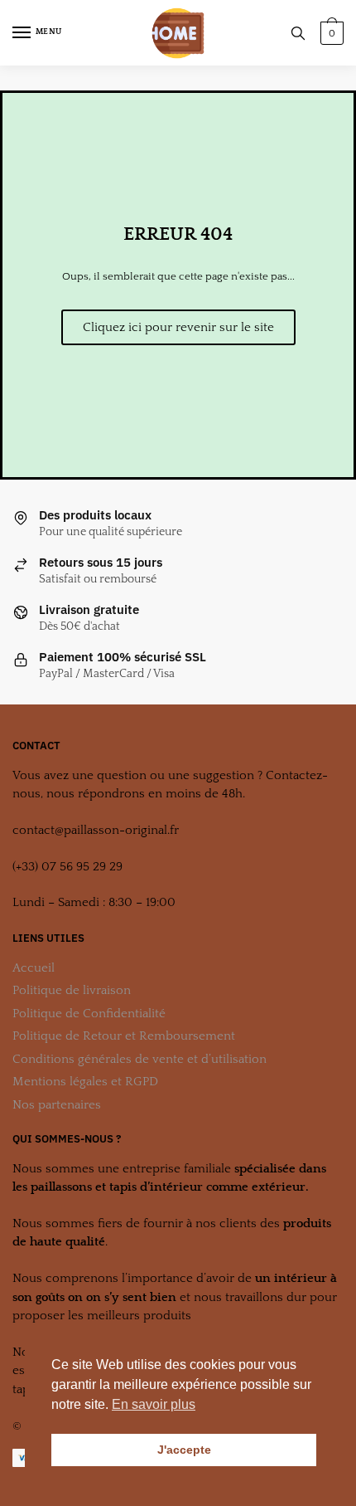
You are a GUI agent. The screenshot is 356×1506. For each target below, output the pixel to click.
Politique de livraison (71, 990)
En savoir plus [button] (153, 1404)
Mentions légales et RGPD (85, 1082)
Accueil (33, 968)
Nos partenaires (56, 1105)
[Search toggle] (298, 33)
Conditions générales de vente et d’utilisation (139, 1059)
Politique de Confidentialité (89, 1013)
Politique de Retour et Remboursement (123, 1036)
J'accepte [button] (184, 1449)
